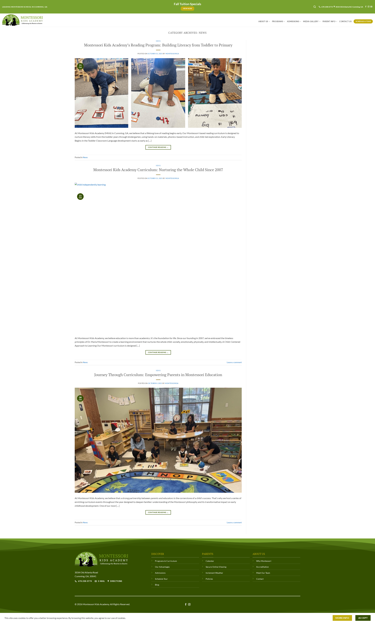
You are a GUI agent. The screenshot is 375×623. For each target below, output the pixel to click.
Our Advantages (162, 567)
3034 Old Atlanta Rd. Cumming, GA (349, 7)
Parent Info (329, 21)
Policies (209, 579)
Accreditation (262, 567)
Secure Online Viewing (216, 567)
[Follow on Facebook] (366, 7)
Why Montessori (263, 561)
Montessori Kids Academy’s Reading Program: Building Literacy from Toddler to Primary (158, 44)
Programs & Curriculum (166, 561)
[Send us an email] (371, 7)
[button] (314, 7)
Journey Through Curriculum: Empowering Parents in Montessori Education (158, 374)
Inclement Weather (214, 573)
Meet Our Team (263, 573)
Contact (260, 579)
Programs (277, 21)
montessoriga (172, 54)
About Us (263, 21)
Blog (157, 584)
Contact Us (345, 21)
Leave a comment (234, 362)
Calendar (210, 561)
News (158, 41)
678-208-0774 (327, 7)
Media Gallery (310, 21)
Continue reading (158, 147)
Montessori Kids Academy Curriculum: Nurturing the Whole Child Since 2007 (158, 169)
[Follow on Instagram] (368, 7)
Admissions (293, 21)
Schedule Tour (161, 579)
